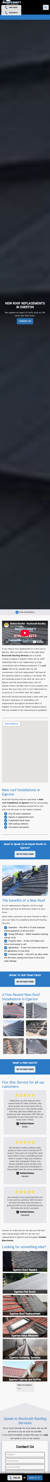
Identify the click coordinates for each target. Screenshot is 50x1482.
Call (46, 1435)
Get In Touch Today (25, 854)
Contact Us (25, 321)
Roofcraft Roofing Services (15, 655)
